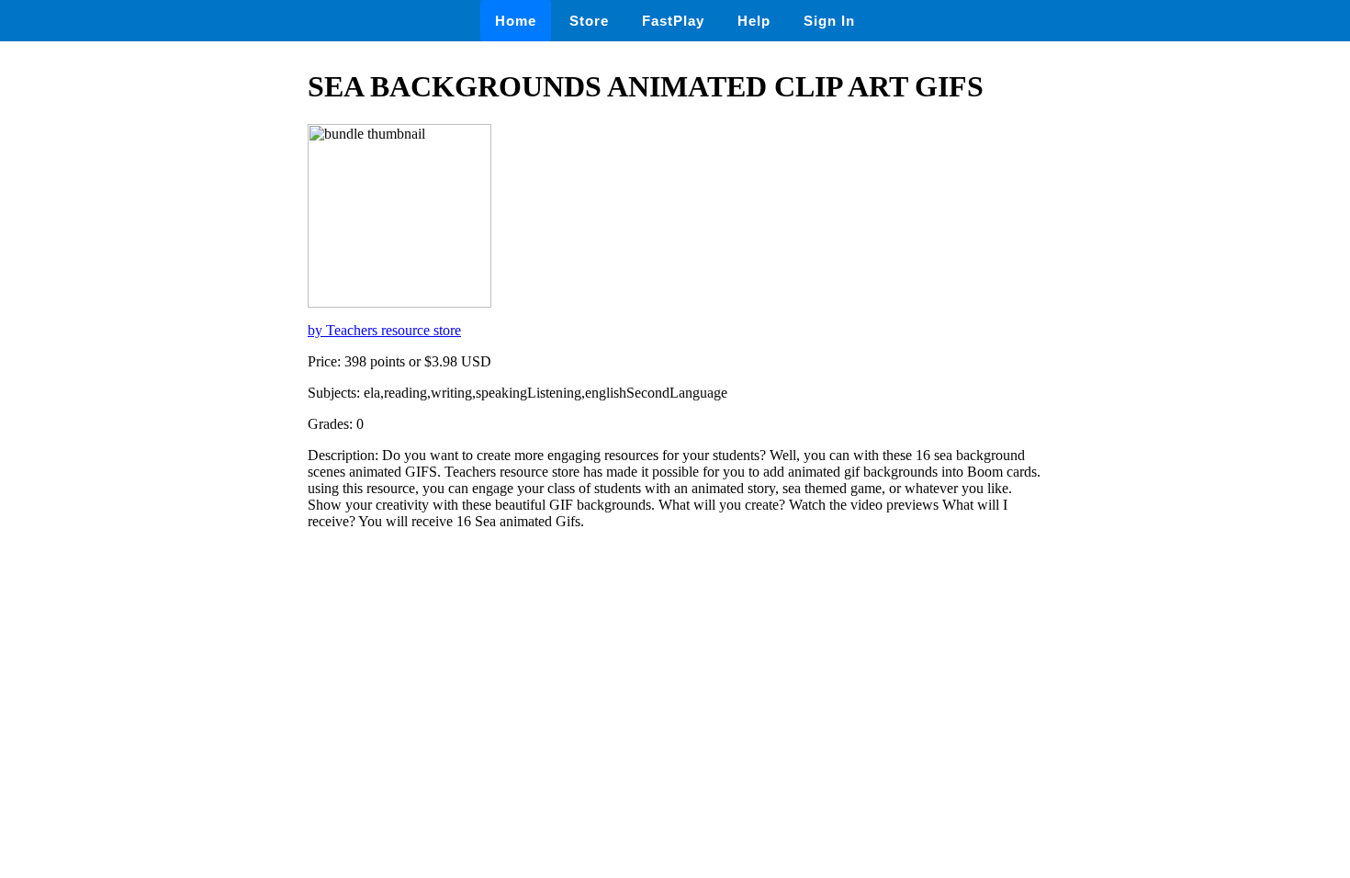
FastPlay (673, 20)
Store (589, 20)
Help (754, 20)
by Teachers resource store (384, 330)
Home (515, 20)
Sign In (829, 20)
